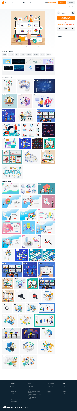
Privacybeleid (64, 407)
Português (65, 389)
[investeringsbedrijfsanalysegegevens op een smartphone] (31, 157)
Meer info (60, 36)
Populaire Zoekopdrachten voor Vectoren (34, 392)
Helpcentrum (50, 386)
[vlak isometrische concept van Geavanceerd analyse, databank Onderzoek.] (11, 241)
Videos (19, 2)
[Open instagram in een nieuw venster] (17, 407)
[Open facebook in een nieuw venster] (15, 407)
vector (22, 54)
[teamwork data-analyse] (47, 308)
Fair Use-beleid (70, 407)
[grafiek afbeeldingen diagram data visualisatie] (44, 86)
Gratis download (66, 18)
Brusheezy (12, 386)
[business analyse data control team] (25, 86)
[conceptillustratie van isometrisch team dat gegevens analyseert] (46, 347)
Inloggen (71, 2)
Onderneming (13, 391)
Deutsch (64, 391)
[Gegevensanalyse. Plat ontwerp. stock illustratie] (9, 101)
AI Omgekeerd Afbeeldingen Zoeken (16, 397)
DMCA (29, 388)
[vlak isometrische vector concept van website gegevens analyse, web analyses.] (46, 188)
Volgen (73, 13)
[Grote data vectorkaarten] (31, 130)
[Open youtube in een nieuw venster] (27, 407)
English (64, 386)
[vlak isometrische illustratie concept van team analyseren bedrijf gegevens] (28, 347)
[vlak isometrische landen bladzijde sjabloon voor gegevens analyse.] (10, 188)
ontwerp (49, 54)
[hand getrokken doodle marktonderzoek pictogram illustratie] (48, 241)
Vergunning (30, 386)
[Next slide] (53, 54)
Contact (49, 388)
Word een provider (49, 392)
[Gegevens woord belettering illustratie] (12, 172)
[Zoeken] (70, 7)
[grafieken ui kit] (12, 157)
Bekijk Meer (49, 68)
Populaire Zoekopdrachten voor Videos (34, 398)
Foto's (13, 2)
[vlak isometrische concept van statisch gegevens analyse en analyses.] (28, 227)
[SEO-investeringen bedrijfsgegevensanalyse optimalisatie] (48, 296)
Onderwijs (12, 393)
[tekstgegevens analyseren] (10, 143)
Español (64, 388)
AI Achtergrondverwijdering (15, 399)
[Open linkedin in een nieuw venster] (19, 407)
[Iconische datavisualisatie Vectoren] (48, 130)
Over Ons (49, 389)
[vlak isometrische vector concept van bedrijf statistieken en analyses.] (31, 241)
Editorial (25, 2)
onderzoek (28, 54)
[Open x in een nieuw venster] (25, 407)
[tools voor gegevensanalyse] (25, 101)
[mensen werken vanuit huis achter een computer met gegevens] (26, 115)
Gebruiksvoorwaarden (56, 407)
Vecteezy (12, 388)
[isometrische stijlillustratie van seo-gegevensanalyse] (19, 308)
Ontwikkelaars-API (13, 395)
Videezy (11, 389)
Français (64, 393)
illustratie (36, 54)
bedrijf (17, 54)
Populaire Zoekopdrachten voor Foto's (34, 395)
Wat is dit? (65, 33)
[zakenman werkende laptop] (20, 283)
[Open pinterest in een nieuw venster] (21, 407)
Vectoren (7, 2)
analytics (42, 54)
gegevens (11, 54)
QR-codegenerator (14, 401)
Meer (31, 2)
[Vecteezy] (3, 2)
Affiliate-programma (32, 389)
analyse (4, 54)
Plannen (46, 2)
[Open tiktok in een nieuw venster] (23, 407)
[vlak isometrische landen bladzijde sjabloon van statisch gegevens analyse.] (46, 214)
